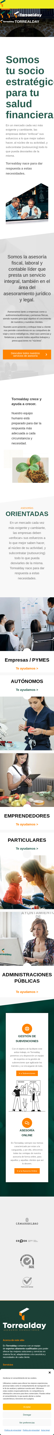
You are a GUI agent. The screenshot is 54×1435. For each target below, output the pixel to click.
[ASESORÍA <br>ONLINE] (27, 1123)
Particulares (27, 840)
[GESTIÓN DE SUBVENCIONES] (27, 1029)
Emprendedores (27, 816)
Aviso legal (45, 1430)
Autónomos (27, 681)
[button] (49, 1372)
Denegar (27, 1415)
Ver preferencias (27, 1422)
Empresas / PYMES (27, 660)
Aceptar (27, 1407)
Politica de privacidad (12, 1430)
